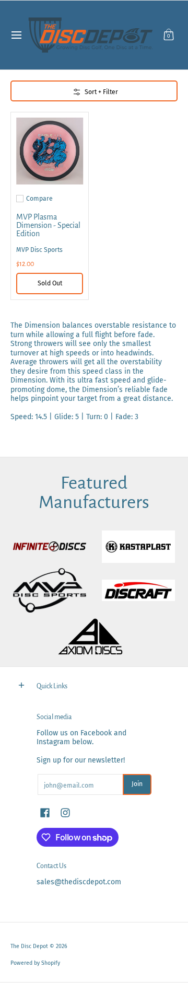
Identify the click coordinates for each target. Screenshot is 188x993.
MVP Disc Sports (39, 249)
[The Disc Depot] (91, 35)
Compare (39, 198)
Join (137, 784)
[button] (169, 35)
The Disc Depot (29, 946)
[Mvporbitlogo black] (49, 590)
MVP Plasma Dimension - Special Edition (48, 225)
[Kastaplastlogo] (138, 546)
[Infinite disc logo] (49, 546)
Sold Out (50, 283)
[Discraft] (138, 590)
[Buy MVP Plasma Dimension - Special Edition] (49, 151)
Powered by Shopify (35, 963)
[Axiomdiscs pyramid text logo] (94, 637)
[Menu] (15, 35)
